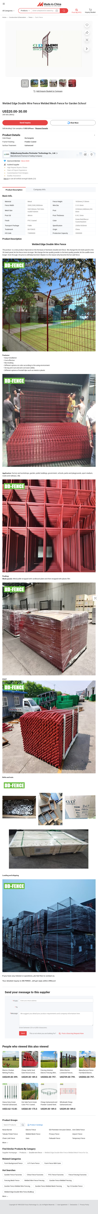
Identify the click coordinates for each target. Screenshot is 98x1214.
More (4, 1196)
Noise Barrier (7, 1130)
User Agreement (62, 1205)
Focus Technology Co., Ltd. (33, 1205)
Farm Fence (39, 17)
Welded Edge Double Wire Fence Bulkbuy (19, 1192)
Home (4, 17)
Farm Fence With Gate (52, 1163)
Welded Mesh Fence (33, 1134)
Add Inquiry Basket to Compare (49, 91)
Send (23, 1033)
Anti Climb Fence (78, 1130)
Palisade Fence (54, 1138)
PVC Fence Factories (56, 1175)
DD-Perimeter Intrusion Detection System (60, 1130)
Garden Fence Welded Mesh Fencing (48, 1186)
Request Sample (41, 128)
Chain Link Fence (8, 1138)
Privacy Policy (84, 1205)
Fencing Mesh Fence (11, 1180)
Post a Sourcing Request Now (71, 1033)
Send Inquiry (25, 123)
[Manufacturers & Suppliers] (49, 4)
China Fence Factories (35, 1175)
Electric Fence (31, 1130)
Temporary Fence (78, 1138)
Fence (30, 17)
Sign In (6, 178)
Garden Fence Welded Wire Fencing (17, 1186)
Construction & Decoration (17, 17)
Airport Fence (77, 1134)
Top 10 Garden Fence (74, 1186)
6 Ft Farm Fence (33, 1163)
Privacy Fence (54, 1134)
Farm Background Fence (13, 1163)
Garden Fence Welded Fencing (60, 1180)
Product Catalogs (36, 1125)
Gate (27, 1138)
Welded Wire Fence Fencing (34, 1180)
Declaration (73, 1205)
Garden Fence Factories (13, 1175)
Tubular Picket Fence (10, 1134)
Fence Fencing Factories (78, 1175)
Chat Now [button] (74, 123)
